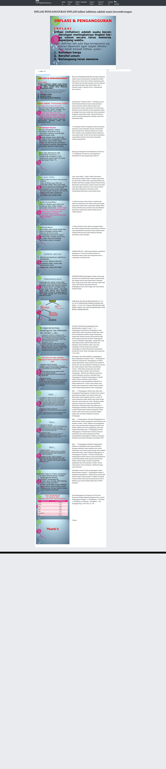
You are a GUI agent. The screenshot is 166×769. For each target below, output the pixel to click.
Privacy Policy (92, 3)
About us (63, 3)
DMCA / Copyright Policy (81, 3)
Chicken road (70, 3)
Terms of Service (101, 3)
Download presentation (43, 75)
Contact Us (110, 3)
